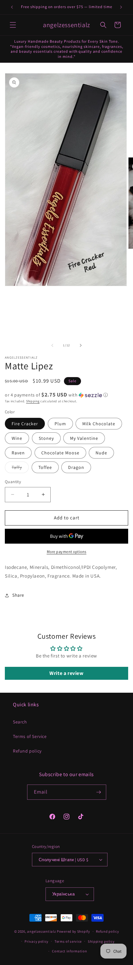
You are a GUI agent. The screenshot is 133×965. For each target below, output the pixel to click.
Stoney (46, 438)
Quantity (13, 481)
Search (20, 722)
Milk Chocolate (98, 424)
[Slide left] (52, 345)
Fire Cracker (25, 424)
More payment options (67, 551)
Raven (18, 453)
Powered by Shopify (73, 931)
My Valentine (84, 438)
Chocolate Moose (60, 453)
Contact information (69, 951)
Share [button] (18, 595)
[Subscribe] (99, 792)
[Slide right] (81, 345)
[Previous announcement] (12, 7)
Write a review (66, 673)
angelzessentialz (41, 931)
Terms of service (68, 941)
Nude (101, 453)
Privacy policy (36, 941)
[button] (13, 25)
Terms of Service (30, 736)
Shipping (33, 401)
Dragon (76, 467)
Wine (17, 438)
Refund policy (27, 751)
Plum (60, 424)
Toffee (45, 467)
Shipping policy (101, 941)
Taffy (20, 468)
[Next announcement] (121, 7)
